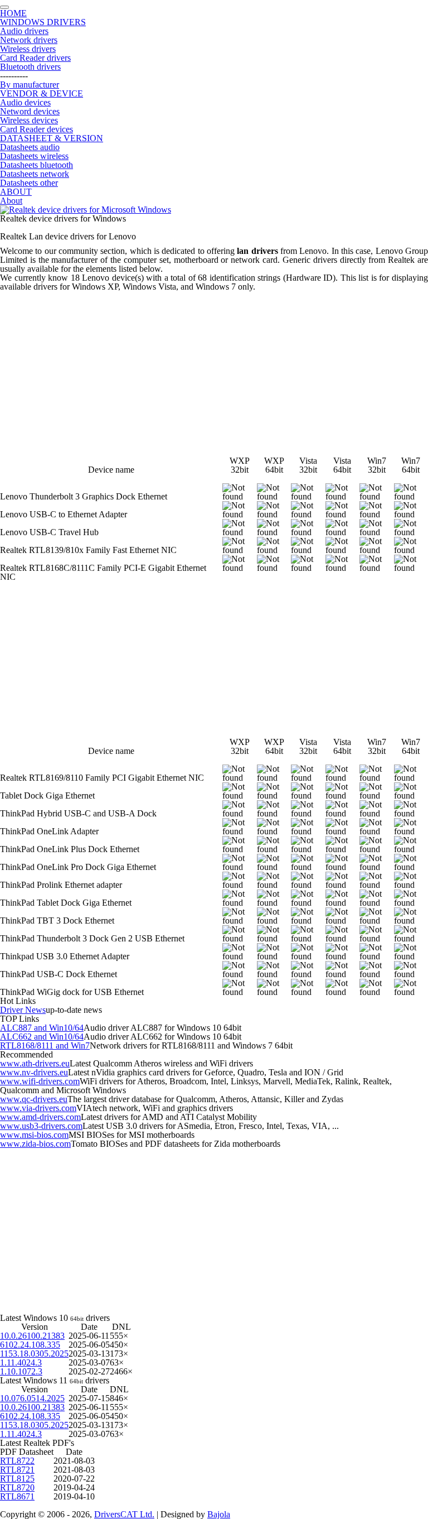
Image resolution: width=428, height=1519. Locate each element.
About (11, 200)
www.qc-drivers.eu (33, 1099)
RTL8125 (17, 1478)
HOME (13, 13)
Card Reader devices (36, 129)
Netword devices (30, 111)
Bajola (218, 1514)
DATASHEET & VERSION (51, 138)
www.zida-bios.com (35, 1143)
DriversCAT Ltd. (124, 1514)
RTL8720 (17, 1487)
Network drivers (28, 40)
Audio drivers (24, 31)
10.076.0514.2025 (32, 1398)
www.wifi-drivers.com (40, 1081)
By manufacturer (29, 84)
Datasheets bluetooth (36, 165)
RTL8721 (17, 1469)
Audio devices (25, 102)
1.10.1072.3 (21, 1371)
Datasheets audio (30, 147)
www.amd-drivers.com (40, 1117)
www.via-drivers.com (38, 1108)
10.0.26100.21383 (32, 1335)
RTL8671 (17, 1496)
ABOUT (16, 191)
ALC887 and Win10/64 (42, 1027)
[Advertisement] (214, 369)
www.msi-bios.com (34, 1135)
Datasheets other (29, 183)
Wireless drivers (28, 49)
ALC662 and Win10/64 (42, 1036)
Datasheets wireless (34, 156)
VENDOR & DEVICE (41, 93)
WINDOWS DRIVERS (43, 22)
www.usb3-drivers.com (41, 1126)
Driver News (23, 1010)
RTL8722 (17, 1460)
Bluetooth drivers (30, 66)
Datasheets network (34, 174)
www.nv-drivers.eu (34, 1072)
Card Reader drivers (35, 58)
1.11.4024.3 (21, 1362)
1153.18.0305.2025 (34, 1353)
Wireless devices (29, 120)
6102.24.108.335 (30, 1344)
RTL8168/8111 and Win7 (45, 1045)
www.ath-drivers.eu (35, 1063)
